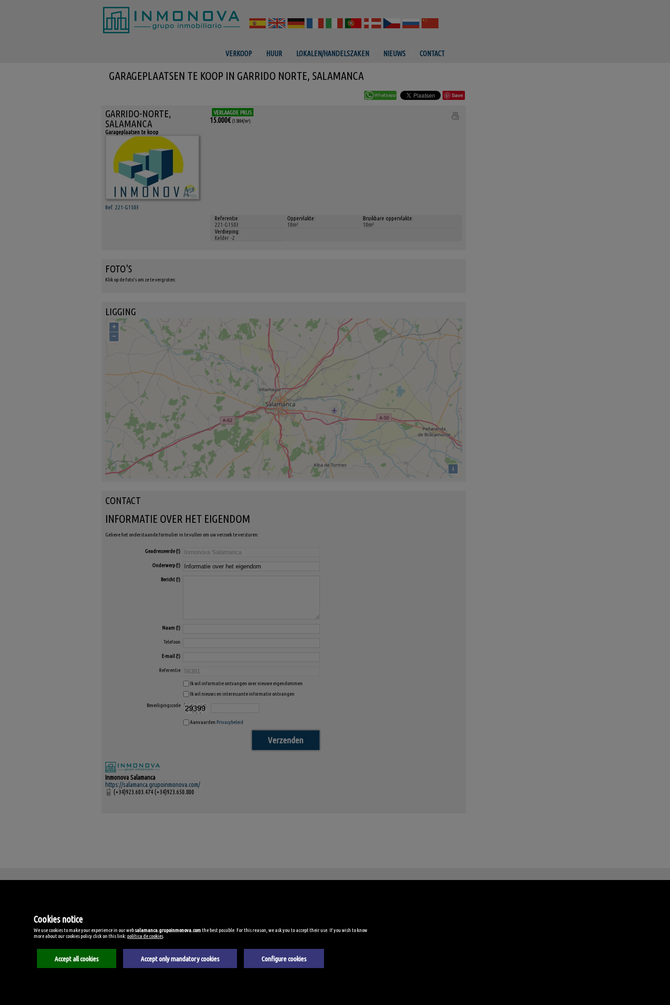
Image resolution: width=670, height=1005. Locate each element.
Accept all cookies (77, 959)
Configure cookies (284, 959)
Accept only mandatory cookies (180, 959)
